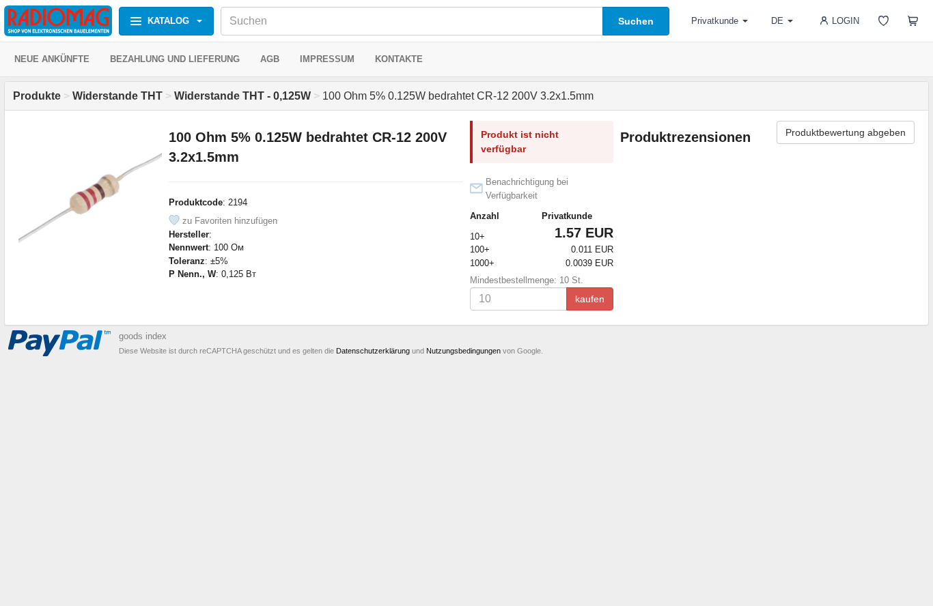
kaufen (589, 298)
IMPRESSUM (327, 59)
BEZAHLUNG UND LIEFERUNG (175, 59)
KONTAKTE (399, 59)
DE (777, 21)
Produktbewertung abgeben (845, 132)
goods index (143, 336)
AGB (269, 59)
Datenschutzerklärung (373, 351)
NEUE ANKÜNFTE (51, 59)
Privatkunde (714, 21)
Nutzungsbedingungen (463, 351)
